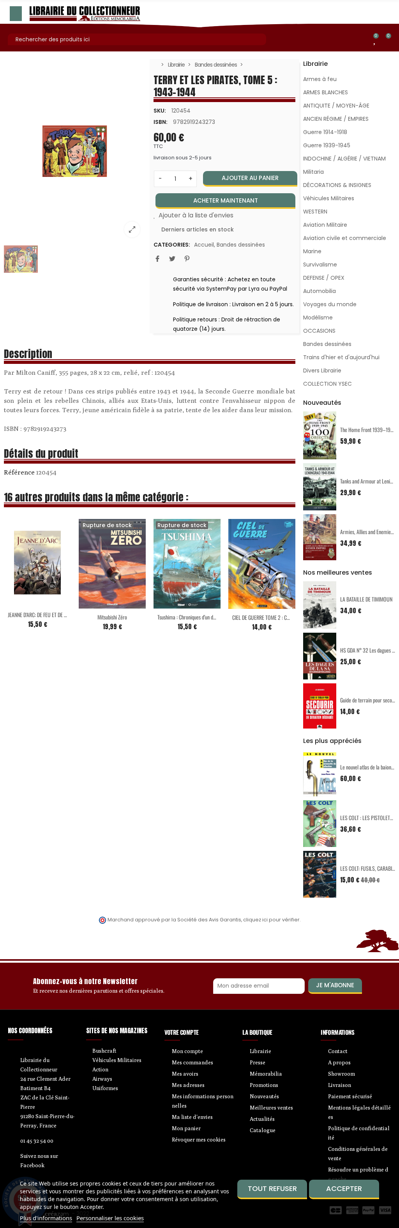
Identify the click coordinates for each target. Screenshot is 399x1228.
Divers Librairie (322, 370)
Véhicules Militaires (328, 198)
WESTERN (315, 211)
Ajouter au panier (250, 178)
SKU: (160, 111)
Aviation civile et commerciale (344, 238)
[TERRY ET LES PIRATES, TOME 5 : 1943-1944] (75, 151)
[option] (75, 151)
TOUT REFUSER (272, 1188)
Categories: (172, 245)
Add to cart (21, 601)
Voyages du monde (330, 304)
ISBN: (161, 122)
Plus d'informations (46, 1218)
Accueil (204, 245)
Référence (19, 472)
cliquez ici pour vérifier (271, 919)
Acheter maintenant (225, 200)
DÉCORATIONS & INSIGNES (337, 185)
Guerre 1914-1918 (325, 132)
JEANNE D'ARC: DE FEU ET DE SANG (41, 614)
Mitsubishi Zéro (112, 617)
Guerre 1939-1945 (326, 145)
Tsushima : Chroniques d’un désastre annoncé (201, 617)
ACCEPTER (344, 1188)
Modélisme (318, 317)
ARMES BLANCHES (325, 92)
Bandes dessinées (241, 245)
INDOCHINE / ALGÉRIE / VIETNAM (344, 158)
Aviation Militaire (325, 225)
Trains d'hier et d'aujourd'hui (341, 357)
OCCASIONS (319, 331)
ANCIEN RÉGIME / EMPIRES (336, 119)
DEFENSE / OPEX (323, 278)
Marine (312, 251)
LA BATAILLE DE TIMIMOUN (366, 599)
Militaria (313, 172)
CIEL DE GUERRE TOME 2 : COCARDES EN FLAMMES (282, 617)
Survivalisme (320, 264)
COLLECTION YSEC (327, 384)
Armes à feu (320, 79)
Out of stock (95, 603)
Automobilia (319, 291)
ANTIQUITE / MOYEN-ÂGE (336, 105)
